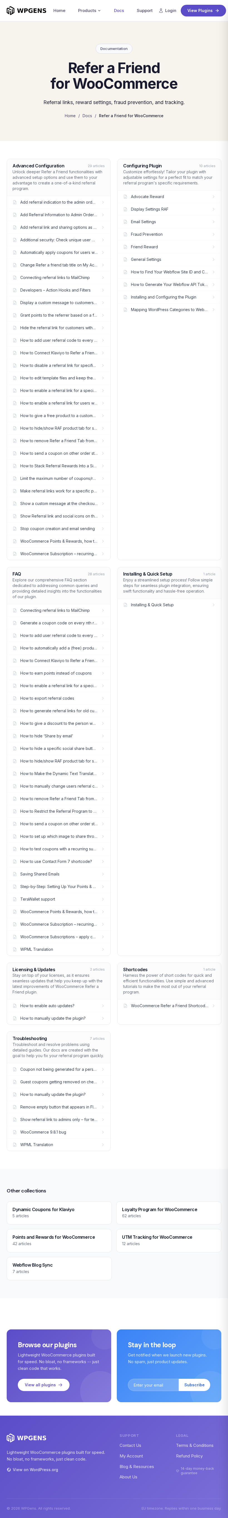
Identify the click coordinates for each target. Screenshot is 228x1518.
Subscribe (194, 1384)
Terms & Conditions (195, 1445)
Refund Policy (189, 1456)
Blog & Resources (137, 1466)
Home (59, 10)
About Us (128, 1476)
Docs (119, 10)
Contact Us (130, 1445)
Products (87, 10)
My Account (131, 1456)
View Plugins (200, 10)
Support (145, 10)
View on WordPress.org (35, 1469)
